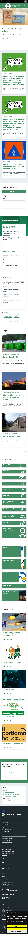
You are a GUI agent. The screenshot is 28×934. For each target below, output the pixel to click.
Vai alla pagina (7, 92)
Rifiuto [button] (16, 929)
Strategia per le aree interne (8, 561)
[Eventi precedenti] (3, 191)
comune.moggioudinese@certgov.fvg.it (10, 890)
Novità (3, 858)
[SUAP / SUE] (22, 471)
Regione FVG (6, 465)
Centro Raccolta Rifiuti (12, 356)
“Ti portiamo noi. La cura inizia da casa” (13, 743)
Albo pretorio (4, 915)
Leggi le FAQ (8, 790)
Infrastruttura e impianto (15, 354)
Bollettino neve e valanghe (10, 509)
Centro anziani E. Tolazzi (12, 436)
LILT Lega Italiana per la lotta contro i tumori (9, 515)
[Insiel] (4, 932)
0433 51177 (12, 794)
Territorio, (9, 392)
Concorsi (5, 73)
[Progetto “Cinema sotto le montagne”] (22, 595)
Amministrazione (5, 819)
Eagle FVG (5, 477)
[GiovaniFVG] (22, 523)
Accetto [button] (16, 926)
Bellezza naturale (15, 392)
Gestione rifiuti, (6, 354)
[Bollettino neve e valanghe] (22, 509)
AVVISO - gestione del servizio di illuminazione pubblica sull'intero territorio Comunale (11, 633)
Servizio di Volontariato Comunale (12, 662)
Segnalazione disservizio (7, 910)
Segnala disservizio (9, 800)
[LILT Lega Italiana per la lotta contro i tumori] (22, 516)
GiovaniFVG (6, 522)
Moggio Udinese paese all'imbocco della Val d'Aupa (12, 397)
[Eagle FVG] (22, 477)
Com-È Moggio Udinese (9, 716)
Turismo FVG (6, 489)
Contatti (3, 876)
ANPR (4, 483)
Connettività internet (8, 689)
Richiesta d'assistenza (6, 908)
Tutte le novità (6, 42)
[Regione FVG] (22, 465)
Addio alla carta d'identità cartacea (12, 29)
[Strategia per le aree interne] (22, 564)
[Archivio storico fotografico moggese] (22, 532)
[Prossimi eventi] (24, 191)
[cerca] (25, 6)
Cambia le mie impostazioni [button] (16, 931)
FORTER (5, 547)
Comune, (5, 392)
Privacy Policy (5, 926)
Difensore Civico (7, 585)
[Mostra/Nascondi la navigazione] (2, 5)
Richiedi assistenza (9, 792)
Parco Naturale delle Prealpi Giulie (8, 502)
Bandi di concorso (5, 898)
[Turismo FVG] (22, 489)
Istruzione (7, 277)
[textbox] (12, 772)
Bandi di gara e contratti (6, 897)
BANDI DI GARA (9, 227)
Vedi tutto (22, 212)
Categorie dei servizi (6, 835)
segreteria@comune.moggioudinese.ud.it (10, 885)
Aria (4, 161)
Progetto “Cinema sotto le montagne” (10, 592)
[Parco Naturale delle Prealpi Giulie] (22, 502)
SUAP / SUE (6, 471)
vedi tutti (14, 322)
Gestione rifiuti (9, 251)
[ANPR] (22, 483)
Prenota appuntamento (10, 796)
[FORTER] (22, 551)
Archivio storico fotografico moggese (8, 529)
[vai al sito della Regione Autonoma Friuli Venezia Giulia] (3, 1)
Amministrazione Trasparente (8, 894)
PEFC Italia (6, 495)
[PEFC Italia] (22, 495)
